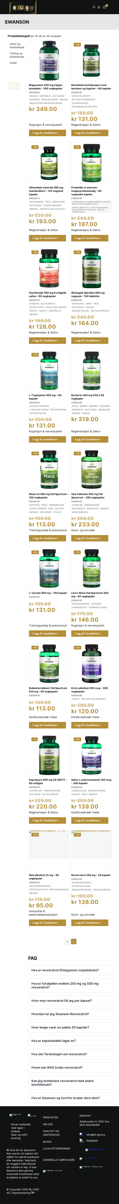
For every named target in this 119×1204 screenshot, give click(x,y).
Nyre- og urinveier (83, 530)
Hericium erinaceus (80, 604)
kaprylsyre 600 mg (52, 791)
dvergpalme (77, 505)
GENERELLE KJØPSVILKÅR (59, 1159)
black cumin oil (48, 304)
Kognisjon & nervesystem (45, 124)
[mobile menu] (83, 7)
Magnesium (35, 99)
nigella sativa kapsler (56, 307)
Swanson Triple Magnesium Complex (46, 103)
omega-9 (43, 311)
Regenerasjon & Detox (86, 124)
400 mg (75, 406)
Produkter (50, 1117)
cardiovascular (79, 791)
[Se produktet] (65, 51)
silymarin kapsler (80, 103)
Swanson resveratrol (82, 890)
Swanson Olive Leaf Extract (52, 209)
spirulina (90, 307)
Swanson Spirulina (80, 311)
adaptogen (35, 505)
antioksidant (78, 304)
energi (89, 304)
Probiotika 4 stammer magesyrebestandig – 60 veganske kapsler (86, 191)
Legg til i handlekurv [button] (45, 132)
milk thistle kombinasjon (83, 99)
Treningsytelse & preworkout (48, 530)
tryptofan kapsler (38, 413)
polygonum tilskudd (81, 886)
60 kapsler (34, 304)
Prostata (76, 794)
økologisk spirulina (100, 311)
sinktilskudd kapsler (59, 889)
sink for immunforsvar (40, 886)
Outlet (13, 62)
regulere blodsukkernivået (94, 699)
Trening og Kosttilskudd (16, 55)
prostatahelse (78, 508)
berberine (93, 406)
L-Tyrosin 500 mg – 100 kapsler (48, 592)
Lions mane (96, 604)
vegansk (86, 413)
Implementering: (22, 1192)
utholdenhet (45, 512)
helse (48, 202)
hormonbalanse (56, 505)
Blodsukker (105, 406)
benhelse (34, 96)
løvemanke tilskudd (98, 607)
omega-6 (33, 311)
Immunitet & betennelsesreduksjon (43, 913)
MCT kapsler (35, 794)
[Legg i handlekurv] (65, 45)
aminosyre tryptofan (39, 406)
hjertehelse (45, 96)
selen (84, 794)
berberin (83, 406)
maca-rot (59, 508)
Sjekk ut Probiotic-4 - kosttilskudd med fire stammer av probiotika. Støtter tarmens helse (90, 210)
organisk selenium (96, 791)
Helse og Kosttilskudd (16, 45)
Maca (50, 508)
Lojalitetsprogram (56, 1148)
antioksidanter (37, 202)
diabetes (75, 699)
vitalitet (58, 512)
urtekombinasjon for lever (84, 107)
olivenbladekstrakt (52, 205)
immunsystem (58, 202)
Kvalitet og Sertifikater (51, 1133)
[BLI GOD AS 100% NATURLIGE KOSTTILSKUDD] (26, 7)
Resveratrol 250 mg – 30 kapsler (91, 875)
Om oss (48, 1124)
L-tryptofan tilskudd (39, 410)
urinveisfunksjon (80, 512)
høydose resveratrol (81, 882)
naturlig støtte (37, 307)
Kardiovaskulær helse (43, 717)
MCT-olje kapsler (50, 794)
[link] (99, 1150)
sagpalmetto (92, 508)
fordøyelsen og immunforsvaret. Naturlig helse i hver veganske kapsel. (91, 203)
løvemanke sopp (79, 607)
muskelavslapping (50, 99)
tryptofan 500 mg (58, 410)
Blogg (47, 1141)
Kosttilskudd (58, 96)
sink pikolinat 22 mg (39, 889)
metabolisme (104, 410)
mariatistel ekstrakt (81, 96)
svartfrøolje (55, 311)
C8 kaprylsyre (36, 791)
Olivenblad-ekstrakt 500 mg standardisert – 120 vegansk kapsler (46, 191)
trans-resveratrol (102, 890)
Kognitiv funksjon (38, 508)
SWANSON (34, 92)
